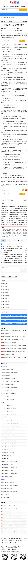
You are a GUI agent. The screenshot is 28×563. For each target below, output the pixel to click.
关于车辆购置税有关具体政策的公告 (8, 393)
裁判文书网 (9, 542)
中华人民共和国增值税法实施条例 (8, 378)
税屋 (2, 21)
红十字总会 (15, 540)
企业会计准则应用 (5, 289)
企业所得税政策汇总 (20, 315)
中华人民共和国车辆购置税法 (7, 390)
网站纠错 (19, 546)
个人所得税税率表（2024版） (9, 511)
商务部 (9, 538)
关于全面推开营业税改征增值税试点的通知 (10, 381)
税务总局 (13, 538)
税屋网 (2, 546)
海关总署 (25, 538)
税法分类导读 (7, 320)
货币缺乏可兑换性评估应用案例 (9, 342)
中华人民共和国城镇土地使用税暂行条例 (9, 423)
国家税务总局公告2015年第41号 (17, 177)
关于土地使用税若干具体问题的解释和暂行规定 (10, 426)
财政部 (5, 538)
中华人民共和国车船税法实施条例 (8, 452)
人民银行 (2, 540)
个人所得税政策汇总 (7, 318)
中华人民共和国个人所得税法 (7, 411)
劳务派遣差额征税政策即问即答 (8, 250)
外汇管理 (10, 540)
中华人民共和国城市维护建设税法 (8, 429)
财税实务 (11, 21)
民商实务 (9, 276)
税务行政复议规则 (5, 497)
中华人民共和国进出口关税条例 (7, 399)
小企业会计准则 (4, 283)
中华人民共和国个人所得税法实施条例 (9, 414)
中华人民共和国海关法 (5, 396)
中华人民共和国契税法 (5, 458)
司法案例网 (14, 542)
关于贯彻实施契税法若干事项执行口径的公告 (10, 461)
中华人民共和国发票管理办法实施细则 (9, 491)
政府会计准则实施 (5, 307)
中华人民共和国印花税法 (6, 432)
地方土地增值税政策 (20, 323)
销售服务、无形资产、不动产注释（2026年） (12, 517)
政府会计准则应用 (5, 301)
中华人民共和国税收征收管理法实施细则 (9, 485)
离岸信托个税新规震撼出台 (8, 354)
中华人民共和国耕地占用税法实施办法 (9, 467)
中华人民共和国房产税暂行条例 (7, 420)
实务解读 (6, 21)
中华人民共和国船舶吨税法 (6, 476)
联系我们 (14, 546)
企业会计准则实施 (5, 295)
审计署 (6, 540)
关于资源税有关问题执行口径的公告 (8, 440)
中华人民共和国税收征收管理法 (7, 482)
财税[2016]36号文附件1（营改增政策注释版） (12, 514)
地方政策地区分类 (20, 320)
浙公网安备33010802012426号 (6, 552)
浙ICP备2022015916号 (17, 552)
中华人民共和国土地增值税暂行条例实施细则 (10, 446)
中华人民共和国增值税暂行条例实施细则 (9, 372)
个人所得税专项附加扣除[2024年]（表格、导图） (13, 528)
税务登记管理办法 (5, 494)
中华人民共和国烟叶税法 (6, 455)
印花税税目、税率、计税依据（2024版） (11, 505)
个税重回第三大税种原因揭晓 (8, 17)
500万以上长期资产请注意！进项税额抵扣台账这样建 (14, 525)
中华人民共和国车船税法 (6, 449)
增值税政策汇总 (7, 315)
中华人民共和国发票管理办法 (7, 488)
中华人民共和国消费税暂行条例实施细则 (9, 387)
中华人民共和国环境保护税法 (7, 470)
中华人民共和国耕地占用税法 (7, 464)
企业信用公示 (3, 542)
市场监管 (20, 538)
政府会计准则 (4, 298)
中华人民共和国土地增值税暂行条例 (8, 443)
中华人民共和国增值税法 (6, 375)
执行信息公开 (20, 540)
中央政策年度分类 (20, 318)
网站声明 (10, 546)
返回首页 (25, 21)
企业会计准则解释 (5, 292)
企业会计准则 (4, 286)
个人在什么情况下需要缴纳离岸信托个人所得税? (13, 339)
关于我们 (5, 546)
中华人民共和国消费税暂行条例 (7, 384)
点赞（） (5, 190)
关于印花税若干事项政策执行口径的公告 (9, 435)
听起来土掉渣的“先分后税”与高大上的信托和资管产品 (14, 351)
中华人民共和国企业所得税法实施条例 (9, 408)
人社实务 (15, 276)
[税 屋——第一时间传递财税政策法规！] (14, 3)
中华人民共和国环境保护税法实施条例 (9, 473)
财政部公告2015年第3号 (16, 89)
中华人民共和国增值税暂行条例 (7, 369)
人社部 (17, 538)
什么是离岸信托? (6, 252)
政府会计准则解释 (5, 304)
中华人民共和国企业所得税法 (7, 405)
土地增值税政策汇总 (7, 323)
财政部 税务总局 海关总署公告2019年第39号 (16, 181)
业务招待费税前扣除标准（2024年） (10, 508)
